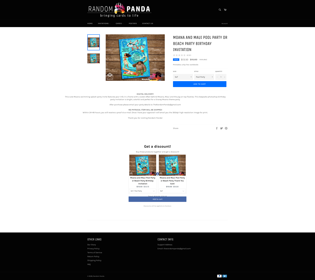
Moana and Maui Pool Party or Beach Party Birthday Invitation (142, 181)
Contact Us (147, 23)
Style (196, 71)
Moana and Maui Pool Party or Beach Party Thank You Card (172, 181)
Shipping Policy (94, 260)
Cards (119, 23)
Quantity (218, 71)
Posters (133, 23)
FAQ (89, 264)
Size (174, 71)
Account (225, 23)
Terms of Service (94, 252)
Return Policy (93, 256)
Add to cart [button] (157, 201)
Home (90, 23)
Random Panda (98, 276)
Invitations (103, 23)
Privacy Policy (93, 248)
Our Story (91, 244)
